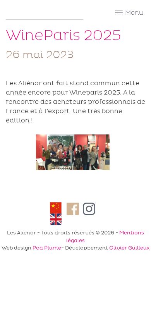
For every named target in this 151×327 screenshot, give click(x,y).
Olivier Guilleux (129, 248)
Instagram (91, 209)
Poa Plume (47, 248)
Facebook (73, 209)
